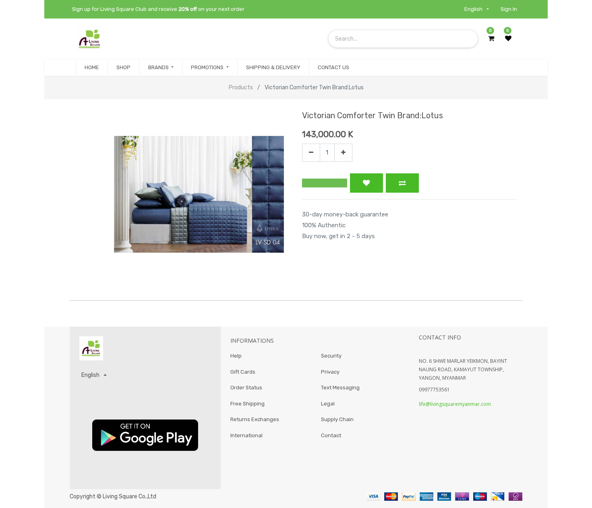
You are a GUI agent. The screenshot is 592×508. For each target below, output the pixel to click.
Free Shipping (247, 404)
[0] (491, 38)
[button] (324, 183)
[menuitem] (91, 67)
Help (236, 356)
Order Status (246, 388)
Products (241, 87)
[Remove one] (311, 153)
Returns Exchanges (254, 419)
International (246, 435)
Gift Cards (242, 372)
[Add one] (343, 153)
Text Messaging (340, 388)
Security (331, 356)
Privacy (330, 372)
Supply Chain (337, 419)
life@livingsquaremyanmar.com (455, 404)
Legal (328, 404)
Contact (331, 435)
